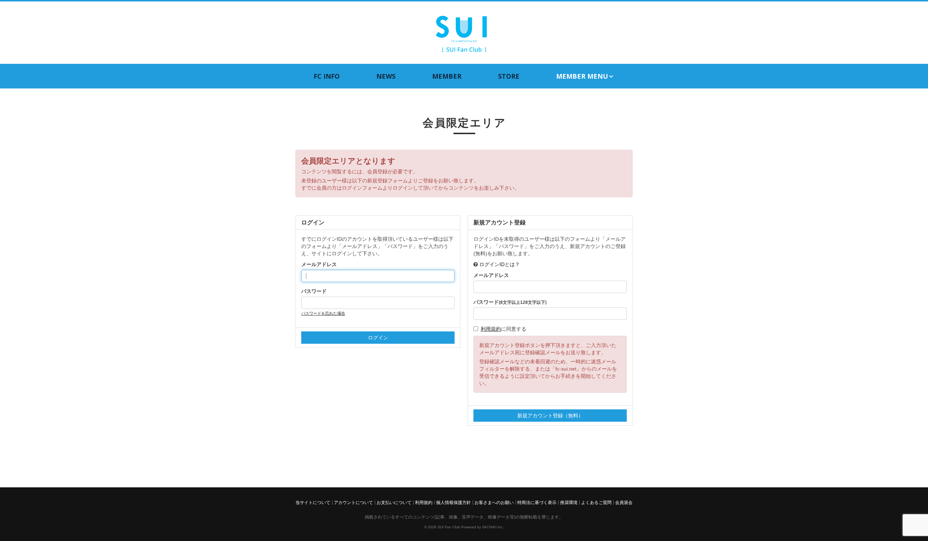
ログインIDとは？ (499, 264)
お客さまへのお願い (494, 502)
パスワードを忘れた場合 (323, 313)
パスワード (314, 291)
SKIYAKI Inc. (493, 527)
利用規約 (491, 329)
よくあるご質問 (596, 502)
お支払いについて (394, 502)
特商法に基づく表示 (536, 502)
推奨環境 (568, 502)
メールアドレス (319, 264)
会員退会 (624, 502)
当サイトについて (312, 502)
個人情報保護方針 (453, 502)
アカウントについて (353, 502)
